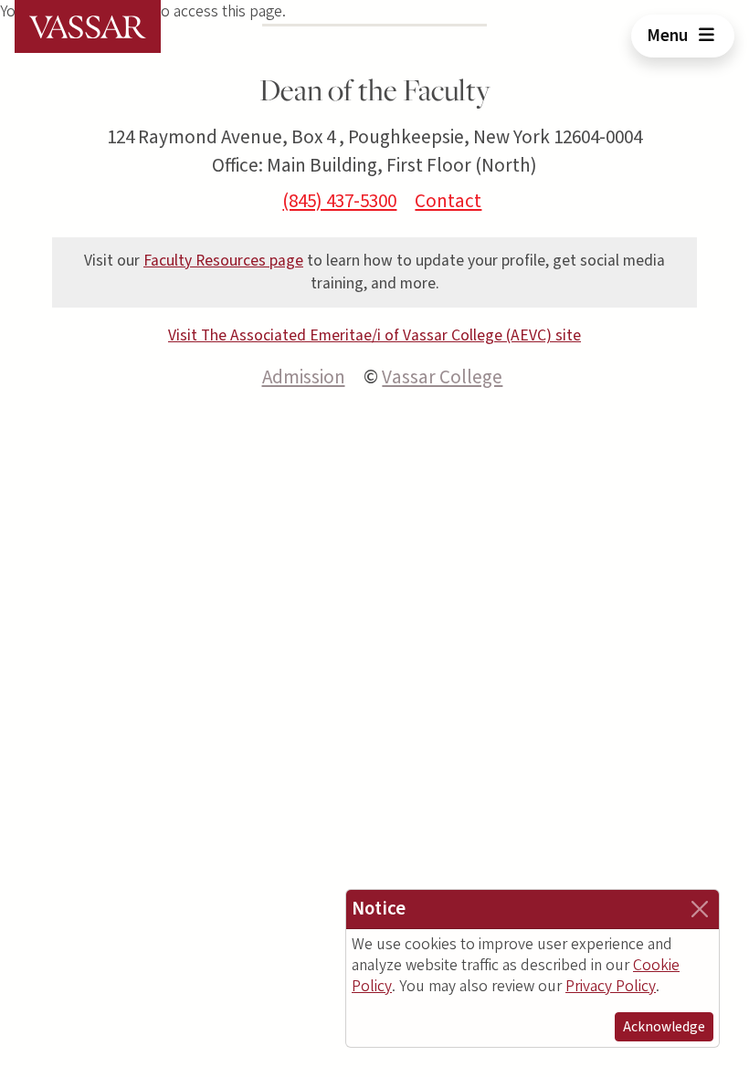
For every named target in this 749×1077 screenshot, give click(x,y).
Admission (303, 377)
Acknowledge (664, 1027)
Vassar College (442, 377)
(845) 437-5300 (339, 200)
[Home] (88, 26)
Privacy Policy (610, 986)
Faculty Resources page (223, 260)
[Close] (699, 909)
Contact (448, 200)
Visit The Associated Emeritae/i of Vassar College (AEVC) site (374, 335)
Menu (669, 35)
